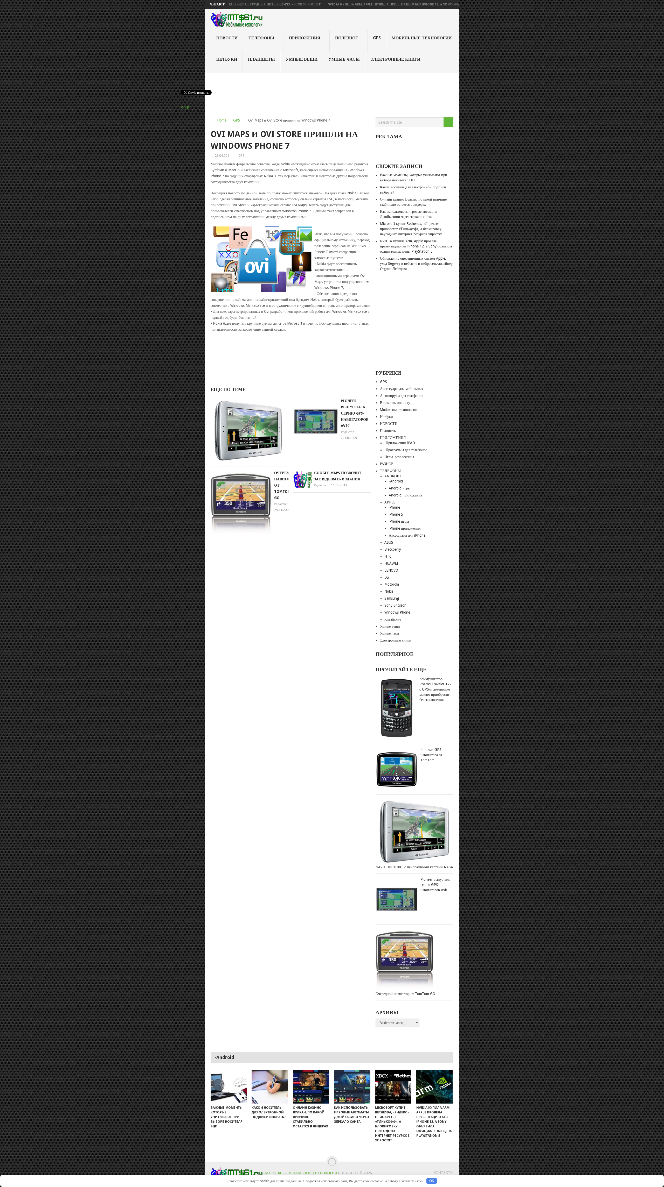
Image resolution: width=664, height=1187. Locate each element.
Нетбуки (226, 59)
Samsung (391, 598)
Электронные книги (395, 59)
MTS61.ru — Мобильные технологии (301, 1173)
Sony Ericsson (395, 605)
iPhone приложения (404, 528)
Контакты (443, 1173)
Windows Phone (397, 612)
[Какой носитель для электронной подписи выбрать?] (270, 1087)
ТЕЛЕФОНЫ (261, 37)
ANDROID (392, 476)
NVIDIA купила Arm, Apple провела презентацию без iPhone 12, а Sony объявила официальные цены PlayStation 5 (390, 4)
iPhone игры (399, 521)
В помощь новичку (395, 403)
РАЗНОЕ (386, 464)
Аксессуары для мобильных (401, 389)
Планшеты (261, 59)
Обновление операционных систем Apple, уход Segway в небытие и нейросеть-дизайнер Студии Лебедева (416, 263)
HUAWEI (391, 563)
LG (386, 577)
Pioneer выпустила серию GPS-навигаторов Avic (354, 413)
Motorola (391, 584)
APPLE (389, 502)
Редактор (347, 432)
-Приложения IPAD (399, 443)
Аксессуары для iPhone (407, 535)
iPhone (394, 507)
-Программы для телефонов (405, 450)
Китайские (392, 619)
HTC (388, 556)
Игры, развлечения (399, 457)
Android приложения (405, 495)
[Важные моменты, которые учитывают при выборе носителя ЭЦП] (229, 1087)
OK (431, 1181)
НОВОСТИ (227, 37)
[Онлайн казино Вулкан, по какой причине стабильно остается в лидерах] (311, 1087)
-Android (396, 481)
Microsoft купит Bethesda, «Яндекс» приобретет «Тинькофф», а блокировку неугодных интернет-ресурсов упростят (411, 229)
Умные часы (344, 59)
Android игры (399, 488)
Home (221, 120)
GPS (377, 37)
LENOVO (391, 570)
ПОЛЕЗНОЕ (346, 37)
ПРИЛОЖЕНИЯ (304, 37)
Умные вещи (301, 59)
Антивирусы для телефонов (401, 396)
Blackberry (392, 549)
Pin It (185, 107)
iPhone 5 (396, 514)
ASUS (388, 542)
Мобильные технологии (422, 37)
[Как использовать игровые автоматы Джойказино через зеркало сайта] (352, 1087)
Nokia (388, 591)
